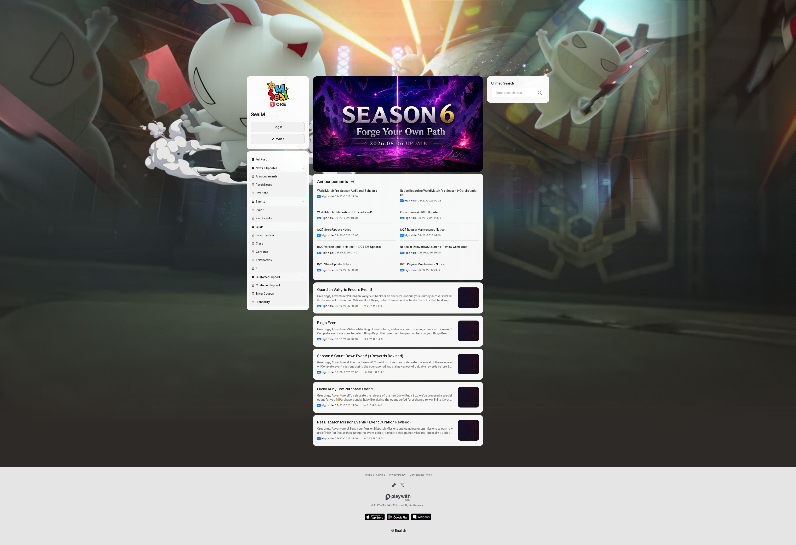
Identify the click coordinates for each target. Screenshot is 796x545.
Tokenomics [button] (264, 260)
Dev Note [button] (262, 193)
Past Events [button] (264, 218)
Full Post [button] (261, 159)
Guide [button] (259, 227)
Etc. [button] (258, 268)
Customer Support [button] (268, 277)
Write (280, 139)
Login (277, 127)
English (400, 531)
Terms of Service (374, 474)
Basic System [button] (265, 235)
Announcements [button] (267, 176)
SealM (258, 114)
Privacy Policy (397, 474)
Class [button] (259, 243)
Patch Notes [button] (264, 184)
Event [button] (260, 210)
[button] (278, 93)
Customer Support (268, 285)
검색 (540, 93)
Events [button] (260, 201)
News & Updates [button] (266, 168)
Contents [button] (262, 251)
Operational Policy (421, 474)
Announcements (332, 181)
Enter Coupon (265, 293)
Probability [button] (263, 302)
